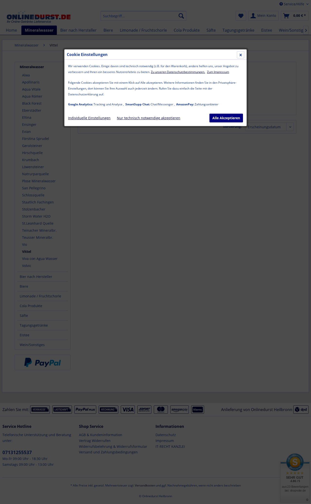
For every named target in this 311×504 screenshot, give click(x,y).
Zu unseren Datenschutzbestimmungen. (178, 72)
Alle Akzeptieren (226, 118)
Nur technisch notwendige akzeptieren (148, 118)
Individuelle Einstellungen (89, 118)
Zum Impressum (218, 72)
